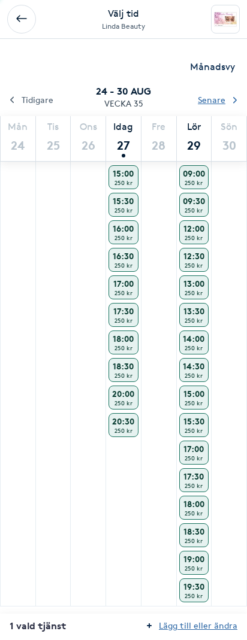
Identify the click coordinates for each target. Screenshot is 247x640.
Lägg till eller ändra (198, 625)
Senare (211, 100)
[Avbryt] (21, 19)
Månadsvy (212, 66)
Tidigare (37, 100)
